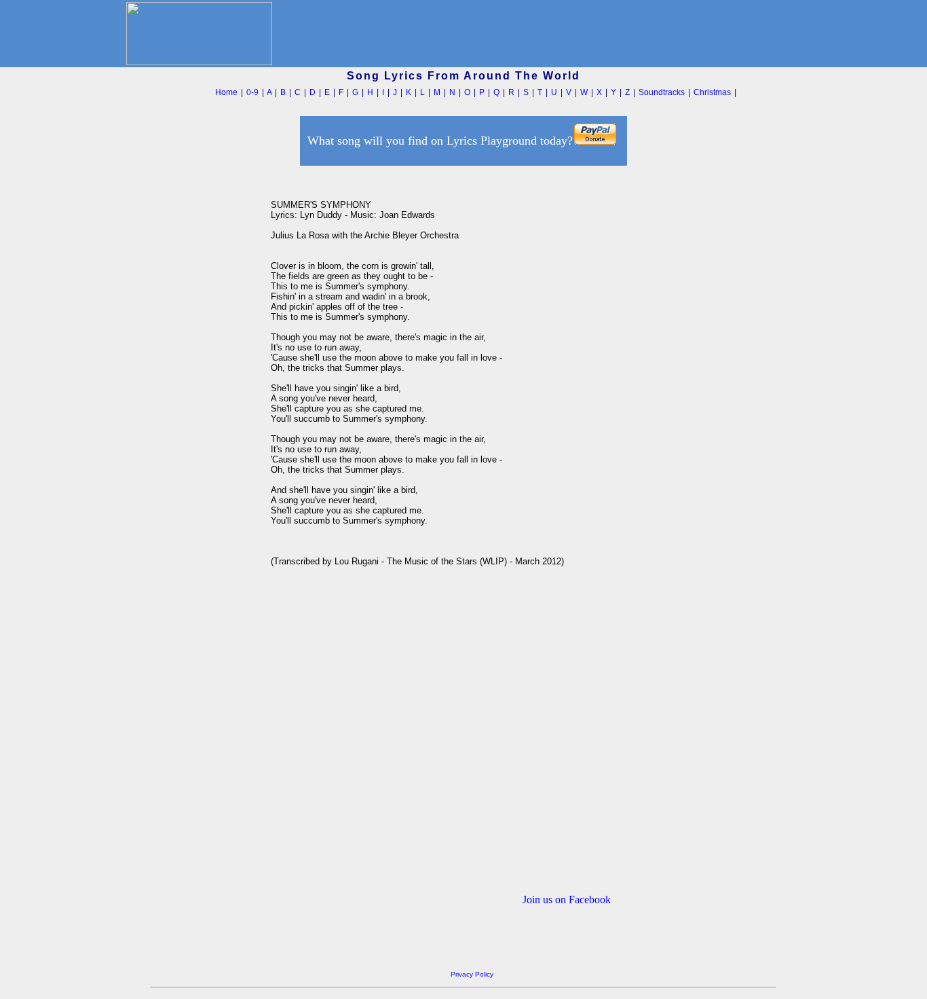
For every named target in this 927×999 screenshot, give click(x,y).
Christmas (712, 92)
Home (226, 92)
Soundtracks (662, 92)
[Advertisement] (207, 373)
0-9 (252, 92)
